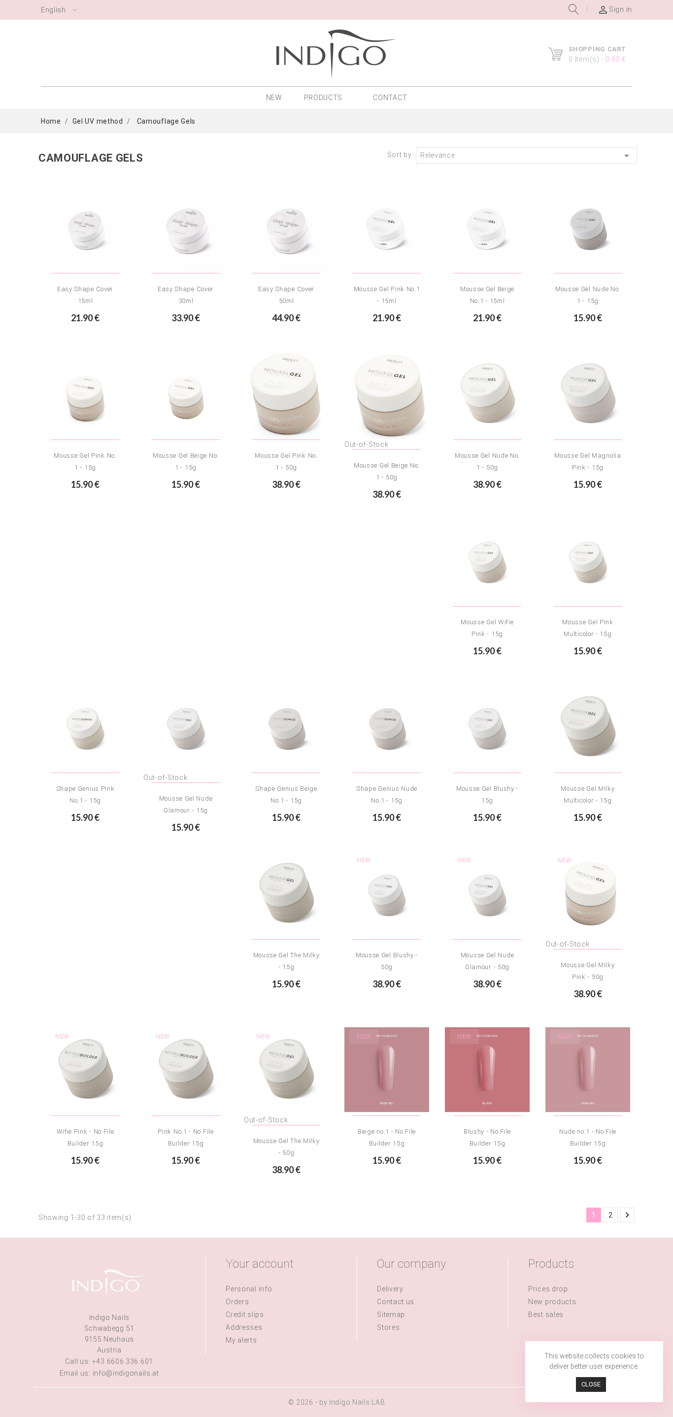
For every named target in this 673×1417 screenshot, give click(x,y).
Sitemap (391, 1314)
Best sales (546, 1314)
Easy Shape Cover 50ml (286, 294)
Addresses (244, 1327)
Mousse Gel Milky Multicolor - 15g (587, 794)
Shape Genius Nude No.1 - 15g (386, 794)
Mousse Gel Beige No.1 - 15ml (487, 294)
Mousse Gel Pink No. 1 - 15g (85, 461)
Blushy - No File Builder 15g (487, 1137)
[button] (328, 98)
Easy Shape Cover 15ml (85, 294)
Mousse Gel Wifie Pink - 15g (487, 628)
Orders (237, 1302)
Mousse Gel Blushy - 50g (387, 961)
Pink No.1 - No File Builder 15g (185, 1137)
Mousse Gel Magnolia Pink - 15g (587, 461)
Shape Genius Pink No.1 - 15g (85, 794)
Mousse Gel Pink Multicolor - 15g (587, 628)
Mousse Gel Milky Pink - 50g (587, 970)
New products (552, 1302)
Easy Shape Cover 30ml (186, 294)
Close (591, 1384)
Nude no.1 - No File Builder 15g (587, 1137)
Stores (388, 1327)
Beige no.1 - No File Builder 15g (387, 1137)
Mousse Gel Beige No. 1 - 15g (186, 461)
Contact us (395, 1302)
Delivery (390, 1289)
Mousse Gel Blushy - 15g (487, 794)
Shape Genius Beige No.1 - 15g (286, 794)
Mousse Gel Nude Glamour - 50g (487, 961)
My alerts (241, 1340)
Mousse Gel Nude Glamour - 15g (186, 804)
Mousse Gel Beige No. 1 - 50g (387, 471)
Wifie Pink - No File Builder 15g (85, 1137)
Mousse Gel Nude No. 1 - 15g (587, 294)
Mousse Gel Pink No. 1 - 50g (286, 461)
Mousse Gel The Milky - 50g (286, 1146)
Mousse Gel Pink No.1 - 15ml (387, 294)
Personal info (249, 1289)
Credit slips (245, 1314)
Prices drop (548, 1289)
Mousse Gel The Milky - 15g (286, 961)
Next (627, 1215)
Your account (260, 1264)
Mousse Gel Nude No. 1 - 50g (487, 461)
